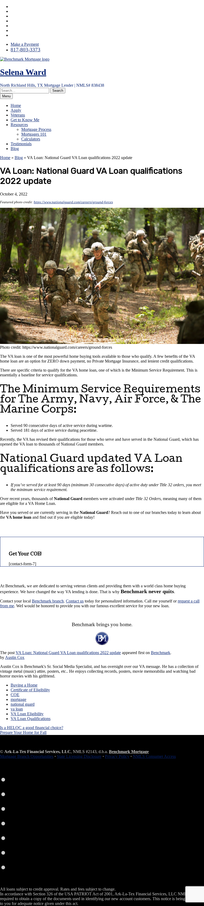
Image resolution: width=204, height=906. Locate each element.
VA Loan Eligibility (27, 714)
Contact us (75, 601)
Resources (19, 124)
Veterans (18, 115)
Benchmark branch (48, 601)
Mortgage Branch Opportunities (26, 756)
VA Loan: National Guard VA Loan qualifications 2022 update (68, 652)
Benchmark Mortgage (129, 751)
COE (15, 694)
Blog (15, 148)
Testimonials (21, 144)
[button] (57, 90)
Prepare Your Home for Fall (23, 732)
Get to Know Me (25, 120)
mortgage (18, 699)
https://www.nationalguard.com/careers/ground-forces (73, 202)
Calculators (30, 139)
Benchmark (160, 652)
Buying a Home (24, 685)
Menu (6, 96)
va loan (17, 709)
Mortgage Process (36, 129)
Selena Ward (23, 72)
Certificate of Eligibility (30, 690)
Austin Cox (14, 657)
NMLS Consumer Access (154, 756)
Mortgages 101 (33, 134)
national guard (23, 704)
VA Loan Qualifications (30, 718)
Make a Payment (25, 44)
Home (16, 105)
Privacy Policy (117, 756)
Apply (16, 110)
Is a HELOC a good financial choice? (31, 727)
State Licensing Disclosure (79, 756)
